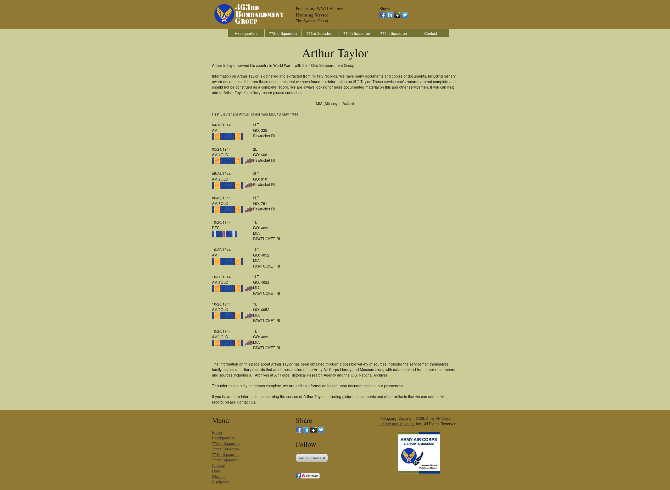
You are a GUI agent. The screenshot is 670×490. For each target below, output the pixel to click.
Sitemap (219, 476)
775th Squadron (393, 33)
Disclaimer (220, 481)
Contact (430, 33)
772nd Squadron (283, 33)
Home (217, 432)
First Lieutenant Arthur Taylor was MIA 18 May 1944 (255, 114)
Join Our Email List (312, 458)
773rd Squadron (319, 33)
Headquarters (246, 33)
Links (216, 470)
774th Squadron (356, 33)
